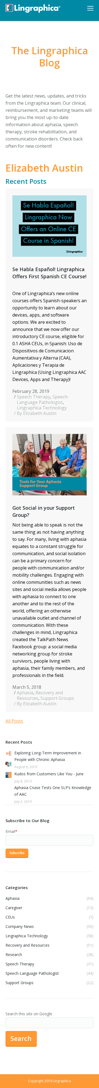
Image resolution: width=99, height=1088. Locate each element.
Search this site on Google (29, 1013)
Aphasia (25, 693)
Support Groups (57, 698)
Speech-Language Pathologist (43, 399)
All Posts (14, 721)
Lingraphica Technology (42, 408)
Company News (20, 926)
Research (14, 954)
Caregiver (14, 907)
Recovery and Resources (40, 695)
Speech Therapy (33, 397)
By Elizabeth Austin (36, 413)
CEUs (10, 917)
